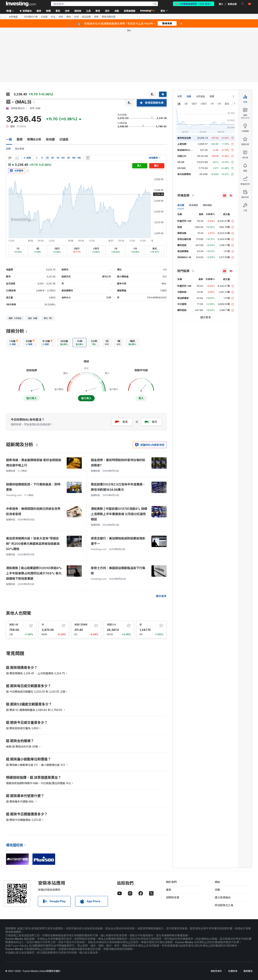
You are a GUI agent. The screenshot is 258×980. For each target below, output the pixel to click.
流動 (217, 889)
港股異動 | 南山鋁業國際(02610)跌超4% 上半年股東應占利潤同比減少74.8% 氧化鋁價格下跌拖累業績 (34, 573)
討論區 (64, 139)
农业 (53, 16)
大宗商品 (13, 16)
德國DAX (111, 624)
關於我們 (171, 882)
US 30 (180, 162)
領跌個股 (207, 205)
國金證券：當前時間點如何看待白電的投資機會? (118, 462)
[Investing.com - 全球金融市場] (21, 3)
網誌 (217, 882)
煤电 (68, 16)
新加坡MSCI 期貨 (186, 150)
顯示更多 (161, 596)
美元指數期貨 (184, 174)
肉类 (61, 16)
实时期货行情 (31, 16)
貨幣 (179, 96)
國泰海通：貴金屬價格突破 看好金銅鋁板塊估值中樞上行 (33, 462)
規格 (96, 16)
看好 (154, 421)
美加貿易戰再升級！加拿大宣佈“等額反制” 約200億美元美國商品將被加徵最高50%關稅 (33, 543)
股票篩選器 (129, 10)
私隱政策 (232, 971)
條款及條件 (216, 971)
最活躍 (180, 205)
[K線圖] (10, 158)
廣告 (168, 889)
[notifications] (242, 3)
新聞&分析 (34, 139)
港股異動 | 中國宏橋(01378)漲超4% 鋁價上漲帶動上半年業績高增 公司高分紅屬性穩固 (119, 514)
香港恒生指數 (184, 138)
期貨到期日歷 (108, 16)
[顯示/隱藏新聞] (88, 158)
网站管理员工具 (224, 905)
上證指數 (181, 144)
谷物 (76, 16)
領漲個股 (193, 205)
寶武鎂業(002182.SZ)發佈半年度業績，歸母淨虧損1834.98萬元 (118, 487)
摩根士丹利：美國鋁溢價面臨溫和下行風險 (118, 570)
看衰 (125, 421)
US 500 (181, 168)
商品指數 (86, 16)
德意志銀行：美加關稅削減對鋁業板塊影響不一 (118, 541)
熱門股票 (183, 271)
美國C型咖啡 (80, 624)
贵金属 (44, 16)
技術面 (50, 139)
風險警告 (248, 971)
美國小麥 (13, 624)
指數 (189, 96)
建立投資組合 (223, 897)
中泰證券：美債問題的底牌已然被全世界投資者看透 (33, 511)
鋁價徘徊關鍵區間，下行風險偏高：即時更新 (33, 487)
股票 (212, 96)
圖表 (20, 139)
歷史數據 (19, 148)
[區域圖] (17, 158)
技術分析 (15, 331)
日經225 (181, 156)
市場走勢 (183, 195)
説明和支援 (172, 897)
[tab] (13, 342)
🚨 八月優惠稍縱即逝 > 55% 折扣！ (193, 3)
